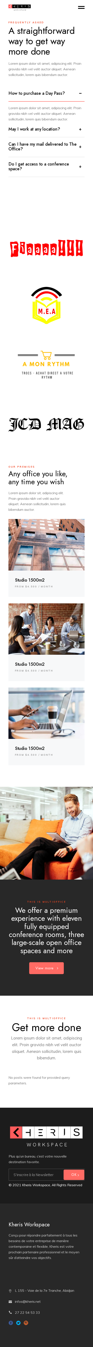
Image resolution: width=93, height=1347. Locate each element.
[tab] (46, 94)
